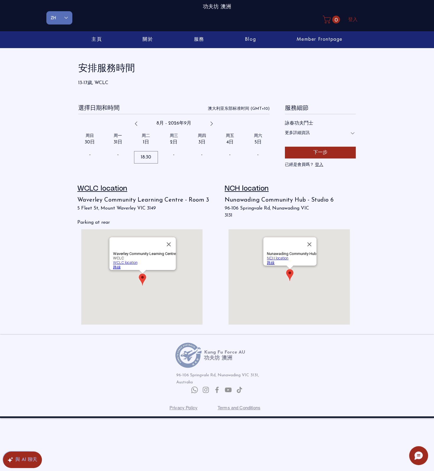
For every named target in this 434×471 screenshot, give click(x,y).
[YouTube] (228, 390)
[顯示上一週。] (136, 123)
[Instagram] (206, 390)
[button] (332, 20)
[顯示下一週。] (211, 123)
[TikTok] (239, 390)
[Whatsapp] (194, 390)
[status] (239, 109)
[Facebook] (217, 390)
